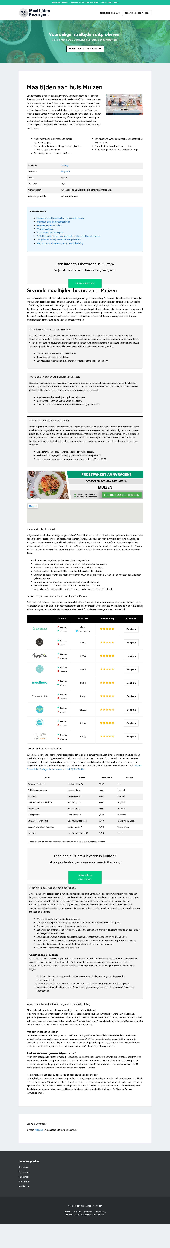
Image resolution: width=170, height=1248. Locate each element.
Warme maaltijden (45, 229)
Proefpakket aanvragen (137, 13)
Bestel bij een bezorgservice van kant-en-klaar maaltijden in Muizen (68, 236)
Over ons (77, 1212)
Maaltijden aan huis (110, 13)
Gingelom (65, 172)
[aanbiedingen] (85, 485)
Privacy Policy (100, 1212)
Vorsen (59, 769)
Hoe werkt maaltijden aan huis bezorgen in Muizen (60, 218)
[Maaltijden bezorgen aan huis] (34, 13)
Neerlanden (24, 1186)
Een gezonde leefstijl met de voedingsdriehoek (59, 240)
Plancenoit (24, 1177)
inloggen (39, 1130)
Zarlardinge (24, 1172)
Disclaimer (87, 1212)
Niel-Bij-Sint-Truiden (75, 769)
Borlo (52, 769)
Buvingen (43, 769)
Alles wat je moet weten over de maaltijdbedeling (60, 243)
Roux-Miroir (24, 1182)
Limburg (64, 165)
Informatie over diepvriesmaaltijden (53, 222)
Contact (67, 1212)
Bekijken (131, 629)
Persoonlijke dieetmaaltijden (50, 233)
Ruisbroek (23, 1167)
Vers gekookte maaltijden (49, 225)
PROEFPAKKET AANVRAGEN (85, 49)
